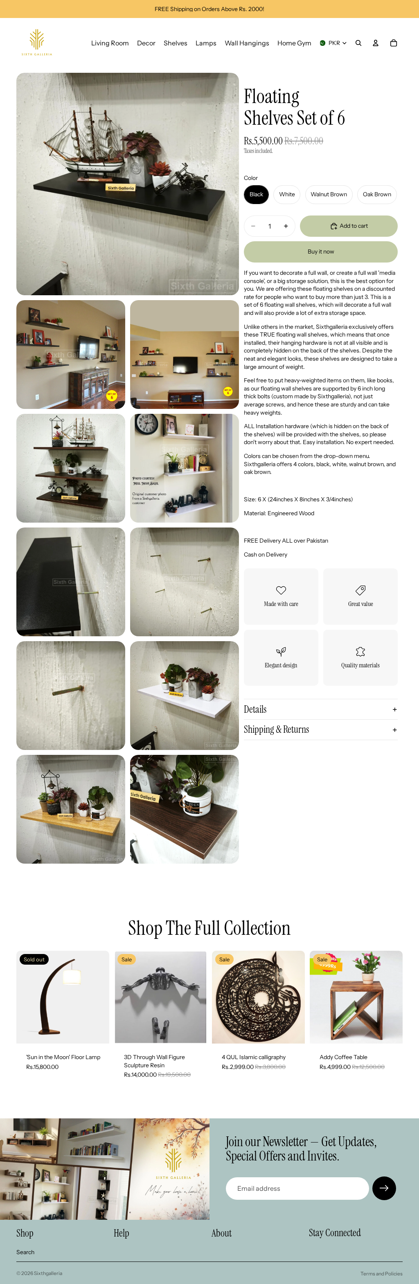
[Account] (376, 43)
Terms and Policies (381, 1274)
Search (25, 1252)
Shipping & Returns (276, 729)
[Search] (358, 43)
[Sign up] (384, 1188)
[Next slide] (198, 997)
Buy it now (321, 251)
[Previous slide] (123, 997)
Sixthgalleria (48, 1273)
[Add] (292, 1031)
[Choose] (194, 1031)
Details (255, 709)
